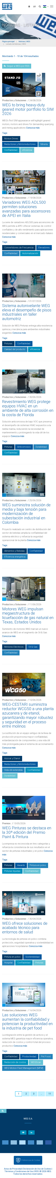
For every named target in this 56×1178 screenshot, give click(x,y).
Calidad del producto (14, 349)
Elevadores (44, 247)
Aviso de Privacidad (13, 1169)
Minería (44, 144)
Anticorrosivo (24, 446)
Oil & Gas (32, 646)
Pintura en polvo (38, 865)
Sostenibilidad (32, 956)
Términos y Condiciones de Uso (18, 1171)
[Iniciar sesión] (29, 6)
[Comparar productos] (34, 6)
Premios (6, 823)
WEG (6, 6)
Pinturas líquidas (12, 871)
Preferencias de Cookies (30, 1160)
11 (49, 1093)
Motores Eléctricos (14, 646)
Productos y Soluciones (14, 100)
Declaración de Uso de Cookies (37, 1169)
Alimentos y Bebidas (14, 551)
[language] (46, 6)
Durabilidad (41, 446)
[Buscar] (40, 6)
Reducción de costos (15, 1062)
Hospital (8, 962)
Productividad (29, 1056)
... (41, 1093)
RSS (36, 1171)
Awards (21, 865)
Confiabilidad (10, 150)
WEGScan (36, 1062)
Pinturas (8, 343)
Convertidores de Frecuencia (18, 247)
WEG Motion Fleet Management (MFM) (23, 1068)
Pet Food (46, 1056)
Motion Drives (11, 138)
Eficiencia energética (14, 556)
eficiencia (27, 150)
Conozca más (33, 127)
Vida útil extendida (13, 770)
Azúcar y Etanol (12, 758)
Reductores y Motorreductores (20, 144)
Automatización (30, 253)
